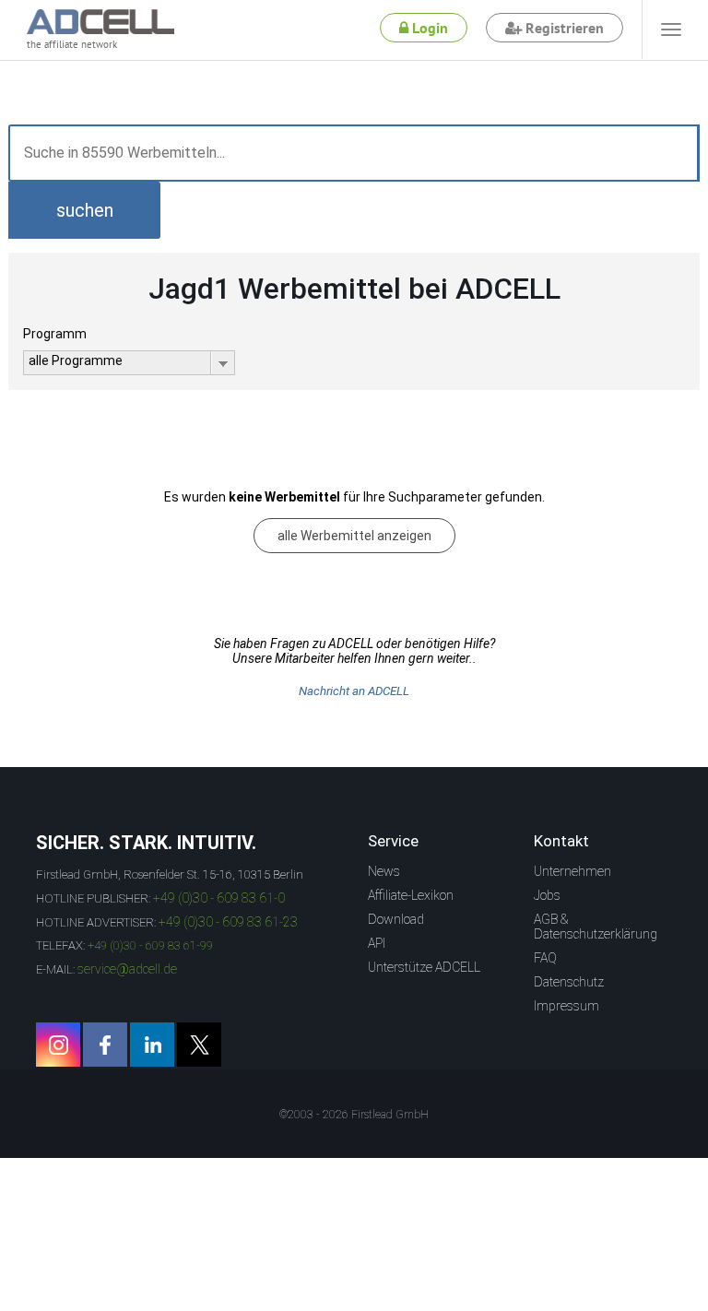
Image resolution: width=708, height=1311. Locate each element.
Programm (55, 333)
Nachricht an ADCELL (354, 691)
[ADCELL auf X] (199, 1044)
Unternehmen (572, 871)
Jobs (547, 895)
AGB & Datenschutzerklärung (595, 926)
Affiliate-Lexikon (411, 895)
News (384, 871)
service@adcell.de (127, 969)
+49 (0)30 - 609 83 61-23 (228, 922)
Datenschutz (569, 981)
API (376, 943)
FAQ (545, 958)
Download (396, 919)
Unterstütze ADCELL (424, 967)
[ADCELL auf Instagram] (58, 1044)
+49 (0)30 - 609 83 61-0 (219, 898)
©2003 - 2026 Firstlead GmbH (354, 1114)
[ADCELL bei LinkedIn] (152, 1044)
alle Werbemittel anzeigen (354, 535)
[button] (84, 210)
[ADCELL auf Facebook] (105, 1044)
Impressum (566, 1005)
